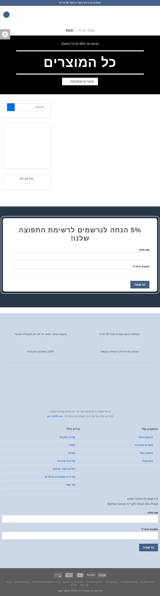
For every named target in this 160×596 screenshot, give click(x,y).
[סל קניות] (6, 15)
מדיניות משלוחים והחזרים (60, 476)
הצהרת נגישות (22, 582)
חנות (72, 445)
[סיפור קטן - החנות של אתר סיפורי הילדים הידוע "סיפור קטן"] (80, 15)
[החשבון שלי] (18, 14)
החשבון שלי (146, 453)
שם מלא (144, 249)
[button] (5, 34)
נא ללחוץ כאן (54, 416)
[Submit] (11, 107)
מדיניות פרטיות (66, 461)
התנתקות (147, 461)
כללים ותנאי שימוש (64, 468)
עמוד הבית (86, 30)
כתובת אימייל (141, 266)
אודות (71, 453)
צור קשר (70, 484)
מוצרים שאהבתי (143, 445)
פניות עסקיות (67, 437)
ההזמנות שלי (145, 437)
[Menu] (154, 14)
